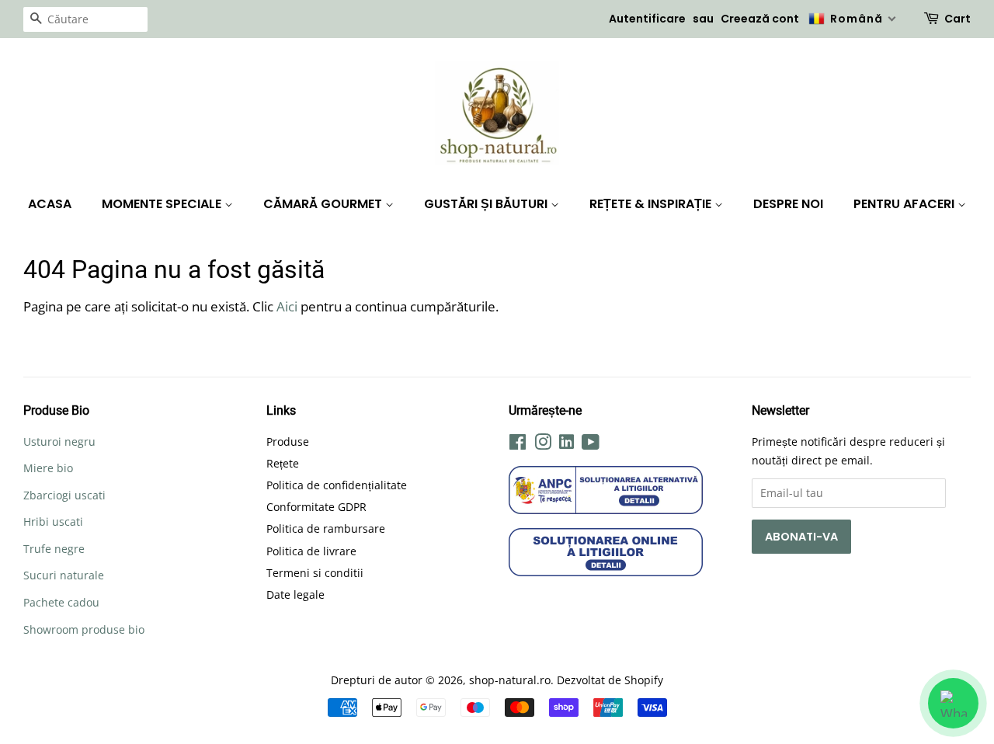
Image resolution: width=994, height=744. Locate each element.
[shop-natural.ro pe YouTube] (591, 444)
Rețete (282, 463)
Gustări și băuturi (487, 204)
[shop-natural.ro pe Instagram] (542, 444)
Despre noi (788, 204)
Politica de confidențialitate (336, 485)
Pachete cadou (61, 602)
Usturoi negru (59, 441)
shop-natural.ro (510, 680)
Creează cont (760, 18)
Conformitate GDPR (316, 506)
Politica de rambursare (325, 528)
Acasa (49, 204)
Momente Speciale (163, 204)
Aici (286, 306)
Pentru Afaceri (905, 204)
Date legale (295, 594)
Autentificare (647, 18)
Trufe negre (54, 548)
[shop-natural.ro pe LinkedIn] (566, 443)
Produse (287, 441)
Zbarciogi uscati (64, 495)
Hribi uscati (53, 521)
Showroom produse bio (83, 629)
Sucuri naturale (63, 575)
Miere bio (48, 468)
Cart (957, 18)
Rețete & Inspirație (651, 204)
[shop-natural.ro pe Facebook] (518, 444)
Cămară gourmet (324, 204)
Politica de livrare (311, 551)
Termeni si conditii (314, 572)
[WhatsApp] (953, 703)
